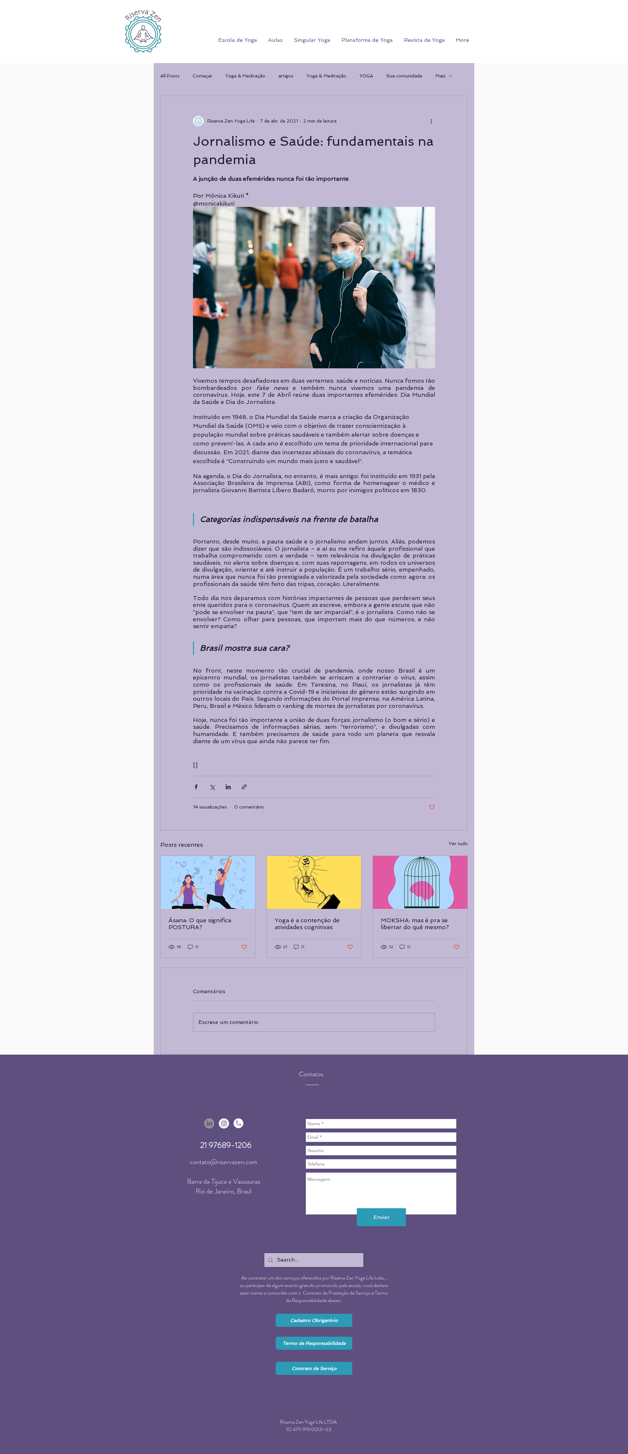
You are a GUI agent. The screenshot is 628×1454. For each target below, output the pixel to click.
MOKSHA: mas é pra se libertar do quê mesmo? (415, 923)
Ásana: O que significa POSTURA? (199, 923)
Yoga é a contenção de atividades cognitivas (307, 923)
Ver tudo (458, 843)
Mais (440, 75)
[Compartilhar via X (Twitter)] (212, 787)
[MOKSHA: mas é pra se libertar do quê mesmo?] (420, 882)
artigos (285, 75)
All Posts (170, 75)
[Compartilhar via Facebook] (196, 787)
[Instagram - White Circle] (224, 1123)
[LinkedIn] (209, 1123)
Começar (202, 75)
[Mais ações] (431, 121)
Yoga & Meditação (245, 75)
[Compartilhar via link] (244, 787)
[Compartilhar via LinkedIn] (228, 787)
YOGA (366, 75)
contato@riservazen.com (223, 1162)
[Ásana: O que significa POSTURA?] (208, 882)
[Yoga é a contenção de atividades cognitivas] (314, 882)
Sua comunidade (404, 75)
